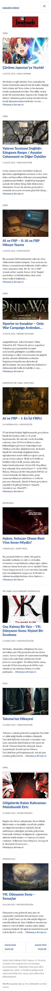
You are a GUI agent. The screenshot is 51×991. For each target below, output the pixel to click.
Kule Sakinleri (20, 591)
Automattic (34, 984)
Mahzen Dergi (11, 8)
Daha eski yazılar (10, 947)
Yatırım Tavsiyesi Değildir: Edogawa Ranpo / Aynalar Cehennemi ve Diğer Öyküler (24, 152)
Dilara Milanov (25, 813)
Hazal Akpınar (24, 74)
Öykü (5, 684)
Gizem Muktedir (24, 163)
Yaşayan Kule (33, 591)
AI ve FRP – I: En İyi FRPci (22, 418)
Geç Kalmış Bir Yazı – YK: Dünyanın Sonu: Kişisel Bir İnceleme (23, 631)
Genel (5, 33)
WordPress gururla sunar (12, 984)
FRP (15, 383)
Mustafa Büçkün (25, 641)
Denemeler (8, 383)
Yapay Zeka (29, 383)
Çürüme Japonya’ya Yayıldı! (23, 67)
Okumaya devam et (13, 104)
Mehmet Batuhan (25, 334)
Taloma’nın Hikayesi (18, 719)
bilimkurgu (8, 503)
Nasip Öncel (21, 549)
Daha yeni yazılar (40, 947)
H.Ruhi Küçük (23, 251)
